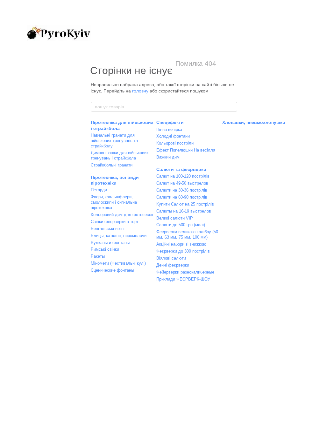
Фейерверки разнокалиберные (185, 272)
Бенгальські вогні (107, 228)
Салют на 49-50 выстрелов (182, 183)
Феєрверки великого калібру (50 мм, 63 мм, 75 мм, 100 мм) (187, 234)
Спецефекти (170, 122)
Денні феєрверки (172, 265)
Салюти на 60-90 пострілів (181, 197)
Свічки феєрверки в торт (114, 221)
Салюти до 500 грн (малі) (180, 224)
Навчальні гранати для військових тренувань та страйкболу (114, 140)
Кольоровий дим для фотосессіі (122, 214)
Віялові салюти (171, 258)
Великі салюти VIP (174, 218)
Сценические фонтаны (112, 270)
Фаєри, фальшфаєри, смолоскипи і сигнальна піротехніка (114, 202)
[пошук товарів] (232, 107)
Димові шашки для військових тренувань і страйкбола (120, 155)
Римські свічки (105, 249)
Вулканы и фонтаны (110, 242)
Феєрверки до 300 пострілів (183, 251)
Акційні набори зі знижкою (181, 244)
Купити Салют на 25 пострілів (185, 204)
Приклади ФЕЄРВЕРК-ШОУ (183, 279)
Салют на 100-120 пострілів (182, 176)
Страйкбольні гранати (111, 165)
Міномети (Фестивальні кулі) (118, 263)
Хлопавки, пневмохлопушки (253, 122)
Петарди (99, 189)
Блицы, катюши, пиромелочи (118, 235)
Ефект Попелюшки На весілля (185, 150)
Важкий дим (168, 157)
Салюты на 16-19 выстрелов (183, 211)
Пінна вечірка (169, 129)
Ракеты (98, 256)
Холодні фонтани (173, 136)
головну (140, 90)
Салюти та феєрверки (181, 169)
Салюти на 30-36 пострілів (181, 190)
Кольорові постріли (175, 143)
